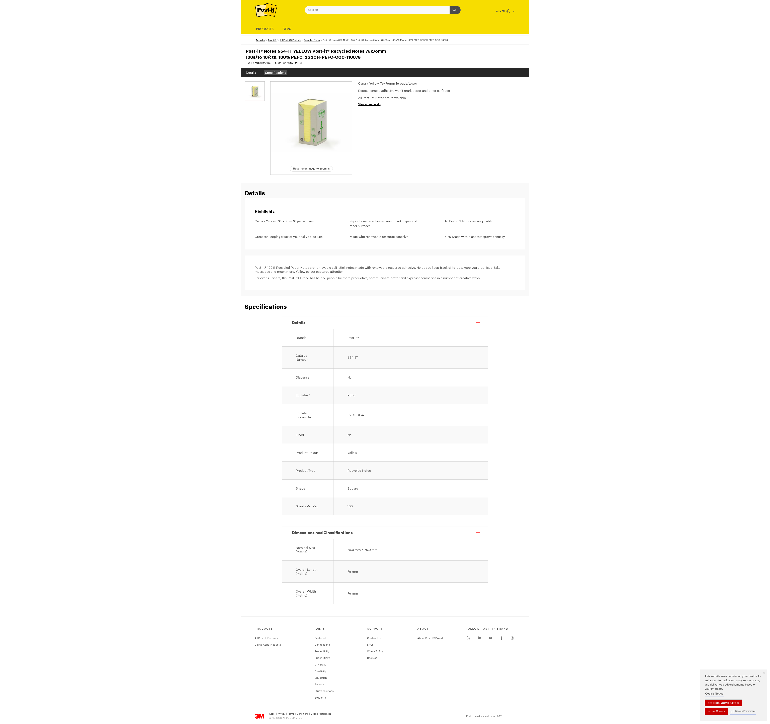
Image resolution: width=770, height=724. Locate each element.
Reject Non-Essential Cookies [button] (723, 703)
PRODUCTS (265, 29)
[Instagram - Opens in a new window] (512, 638)
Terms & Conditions (298, 714)
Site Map (372, 657)
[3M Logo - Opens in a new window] (266, 10)
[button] (743, 711)
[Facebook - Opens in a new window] (501, 638)
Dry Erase (320, 664)
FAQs (370, 644)
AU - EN (501, 11)
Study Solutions (324, 691)
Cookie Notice (714, 693)
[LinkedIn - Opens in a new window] (480, 638)
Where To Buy (375, 651)
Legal (272, 714)
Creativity (320, 671)
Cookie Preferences (321, 714)
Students (320, 697)
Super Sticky (322, 657)
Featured (320, 638)
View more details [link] (369, 104)
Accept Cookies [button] (716, 711)
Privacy (281, 714)
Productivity (322, 651)
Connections (322, 644)
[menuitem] (251, 72)
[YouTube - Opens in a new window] (491, 638)
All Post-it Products (266, 638)
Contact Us (374, 638)
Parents (319, 684)
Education (321, 677)
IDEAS (286, 29)
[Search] (455, 10)
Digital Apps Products (268, 644)
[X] (469, 638)
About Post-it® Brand (430, 638)
